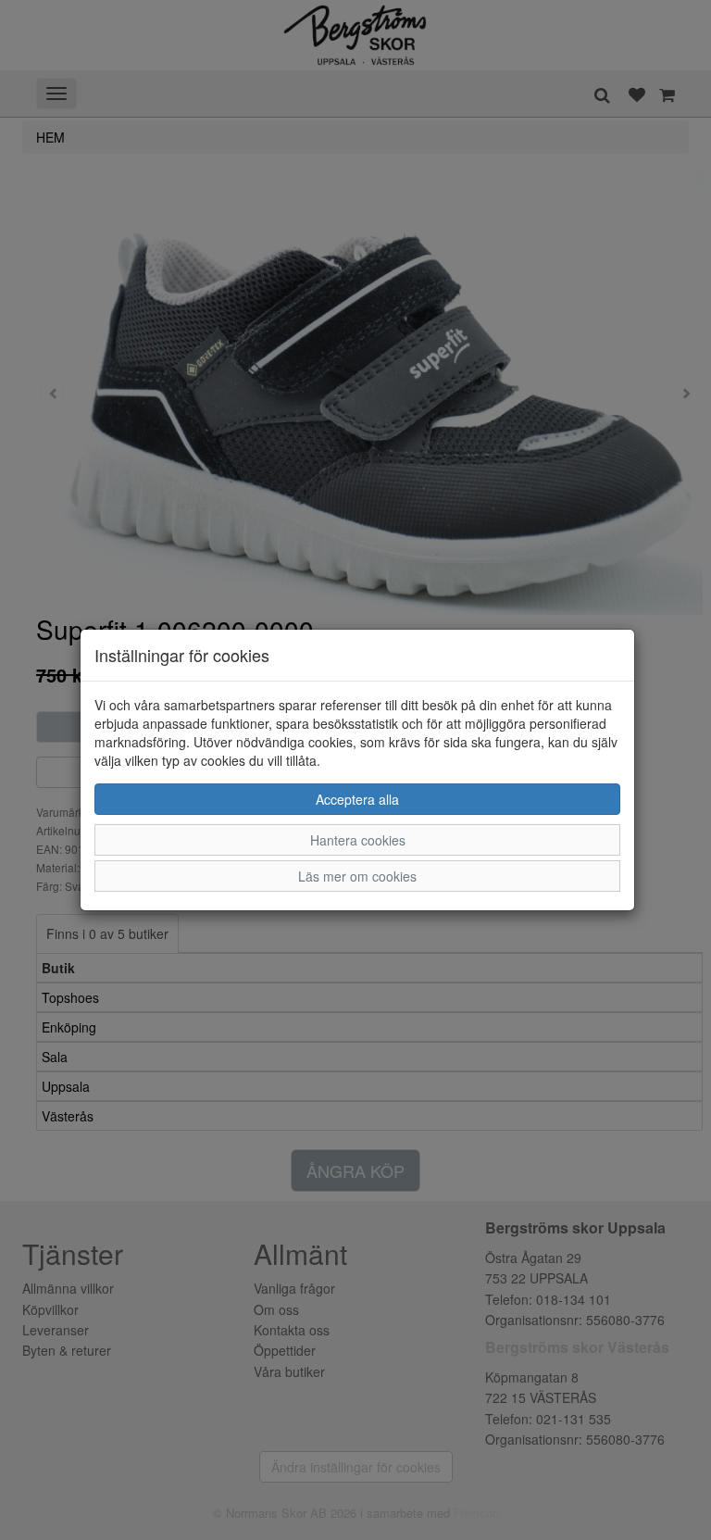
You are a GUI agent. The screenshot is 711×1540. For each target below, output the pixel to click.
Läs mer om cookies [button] (357, 876)
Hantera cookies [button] (357, 840)
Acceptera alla (357, 799)
